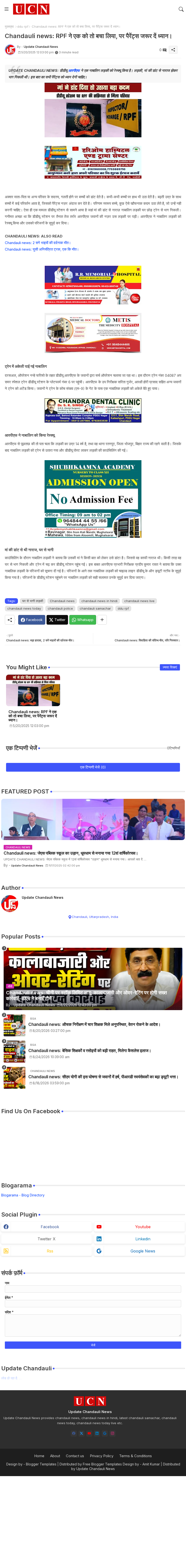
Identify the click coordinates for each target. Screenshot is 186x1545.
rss (50, 1251)
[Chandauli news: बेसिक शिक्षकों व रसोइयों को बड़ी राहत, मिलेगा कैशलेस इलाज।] (14, 1052)
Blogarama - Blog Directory (23, 1195)
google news (143, 1251)
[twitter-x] (81, 1434)
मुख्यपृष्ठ (9, 26)
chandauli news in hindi (99, 601)
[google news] (105, 1434)
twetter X (46, 1238)
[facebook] (74, 1434)
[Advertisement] (93, 1510)
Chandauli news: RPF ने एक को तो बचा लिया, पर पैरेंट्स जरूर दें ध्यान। (32, 716)
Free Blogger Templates (102, 1464)
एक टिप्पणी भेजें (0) (93, 767)
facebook (50, 1226)
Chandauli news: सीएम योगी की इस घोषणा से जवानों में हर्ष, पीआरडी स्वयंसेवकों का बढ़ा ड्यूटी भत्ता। (103, 1076)
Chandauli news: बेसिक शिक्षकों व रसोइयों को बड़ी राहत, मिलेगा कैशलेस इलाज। (89, 1050)
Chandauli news (62, 601)
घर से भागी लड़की (32, 601)
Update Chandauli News (42, 897)
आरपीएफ (74, 70)
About (55, 1456)
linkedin (142, 1238)
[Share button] (102, 620)
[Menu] (6, 9)
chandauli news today (24, 608)
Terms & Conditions (135, 1456)
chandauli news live (139, 601)
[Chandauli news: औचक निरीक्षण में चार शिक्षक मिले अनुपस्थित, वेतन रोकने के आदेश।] (14, 1025)
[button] (181, 9)
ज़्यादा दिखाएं (170, 667)
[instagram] (112, 1434)
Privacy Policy (101, 1456)
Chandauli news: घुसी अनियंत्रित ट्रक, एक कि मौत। (42, 249)
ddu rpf (22, 26)
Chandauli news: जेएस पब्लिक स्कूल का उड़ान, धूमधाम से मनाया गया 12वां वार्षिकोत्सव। (71, 853)
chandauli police (60, 608)
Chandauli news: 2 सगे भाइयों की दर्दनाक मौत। (38, 242)
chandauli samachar (95, 608)
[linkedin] (97, 1434)
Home (39, 1456)
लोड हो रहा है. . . (11, 1378)
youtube (143, 1226)
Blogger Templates (41, 1464)
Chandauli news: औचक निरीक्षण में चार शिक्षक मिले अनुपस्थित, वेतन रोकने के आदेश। (94, 1024)
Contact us (75, 1456)
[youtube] (89, 1434)
